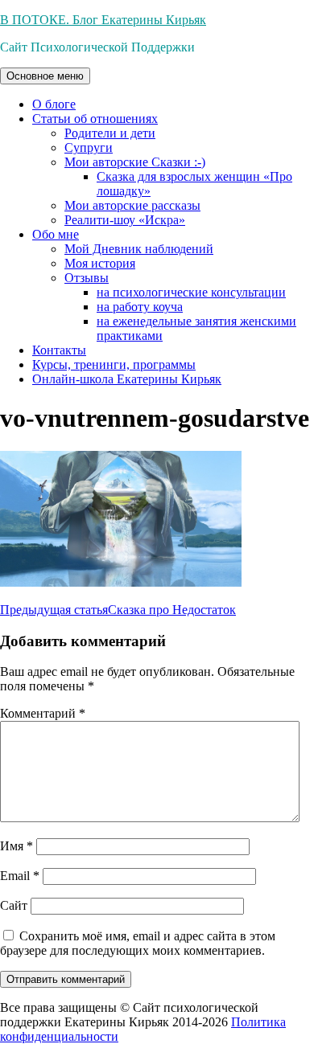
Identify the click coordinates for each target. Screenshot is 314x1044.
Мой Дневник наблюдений (138, 249)
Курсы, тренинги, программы (114, 364)
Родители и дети (109, 133)
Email (19, 875)
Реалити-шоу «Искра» (124, 220)
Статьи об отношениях (95, 118)
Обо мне (55, 234)
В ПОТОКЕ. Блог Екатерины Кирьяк (103, 20)
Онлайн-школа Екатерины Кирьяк (126, 379)
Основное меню (45, 76)
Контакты (59, 350)
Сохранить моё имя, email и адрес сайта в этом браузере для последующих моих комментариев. (137, 943)
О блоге (54, 104)
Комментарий (42, 713)
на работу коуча (140, 306)
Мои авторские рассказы (132, 205)
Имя (16, 846)
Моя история (99, 263)
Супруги (88, 147)
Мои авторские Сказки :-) (134, 162)
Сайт (13, 905)
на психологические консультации (191, 292)
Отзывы (86, 278)
